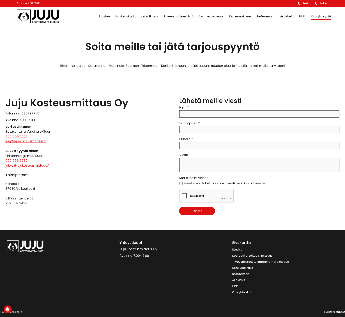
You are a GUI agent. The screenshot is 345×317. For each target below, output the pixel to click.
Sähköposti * (189, 123)
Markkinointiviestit (193, 178)
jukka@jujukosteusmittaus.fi (27, 165)
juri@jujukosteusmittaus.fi (25, 141)
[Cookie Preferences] (8, 309)
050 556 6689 (16, 160)
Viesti (183, 155)
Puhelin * (186, 139)
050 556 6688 (16, 136)
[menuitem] (101, 16)
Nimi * (184, 107)
